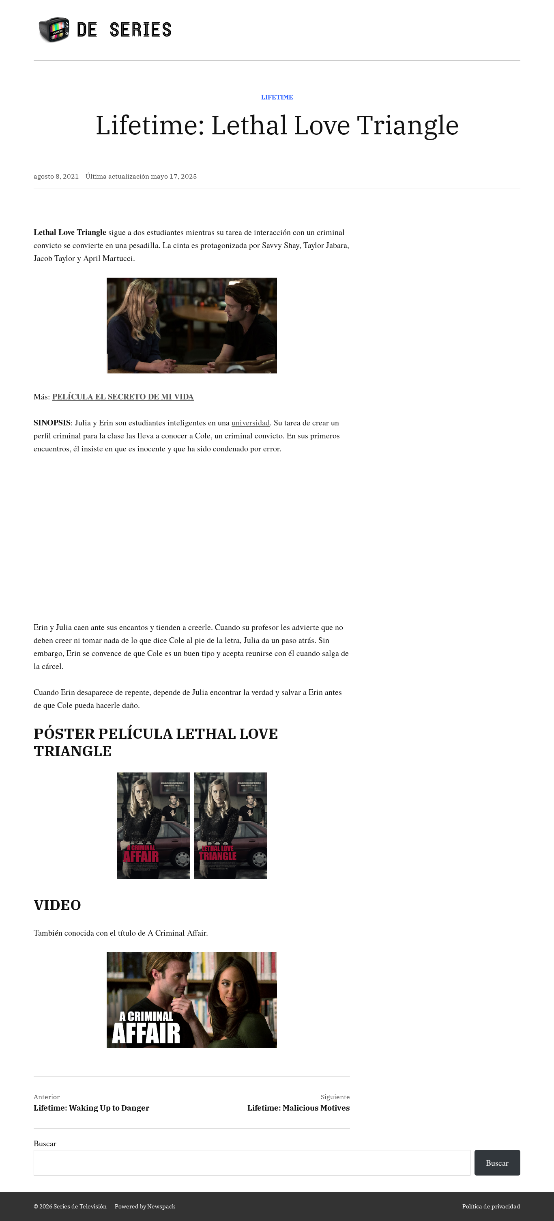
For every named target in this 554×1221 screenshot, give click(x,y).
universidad (251, 422)
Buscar (45, 1143)
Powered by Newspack (145, 1206)
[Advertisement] (192, 525)
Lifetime (277, 97)
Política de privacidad (491, 1206)
